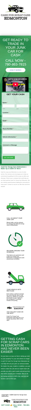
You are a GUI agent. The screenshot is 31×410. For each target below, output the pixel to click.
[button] (15, 33)
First (4, 108)
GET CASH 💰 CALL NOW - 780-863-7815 (15, 406)
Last (17, 108)
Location (6, 112)
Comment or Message (10, 145)
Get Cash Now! (8, 157)
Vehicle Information (10, 137)
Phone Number (8, 129)
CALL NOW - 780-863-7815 (15, 62)
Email (5, 120)
